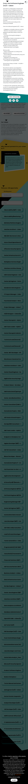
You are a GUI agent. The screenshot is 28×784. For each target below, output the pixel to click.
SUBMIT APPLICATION (14, 97)
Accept (14, 780)
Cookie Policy (18, 774)
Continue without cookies (14, 777)
